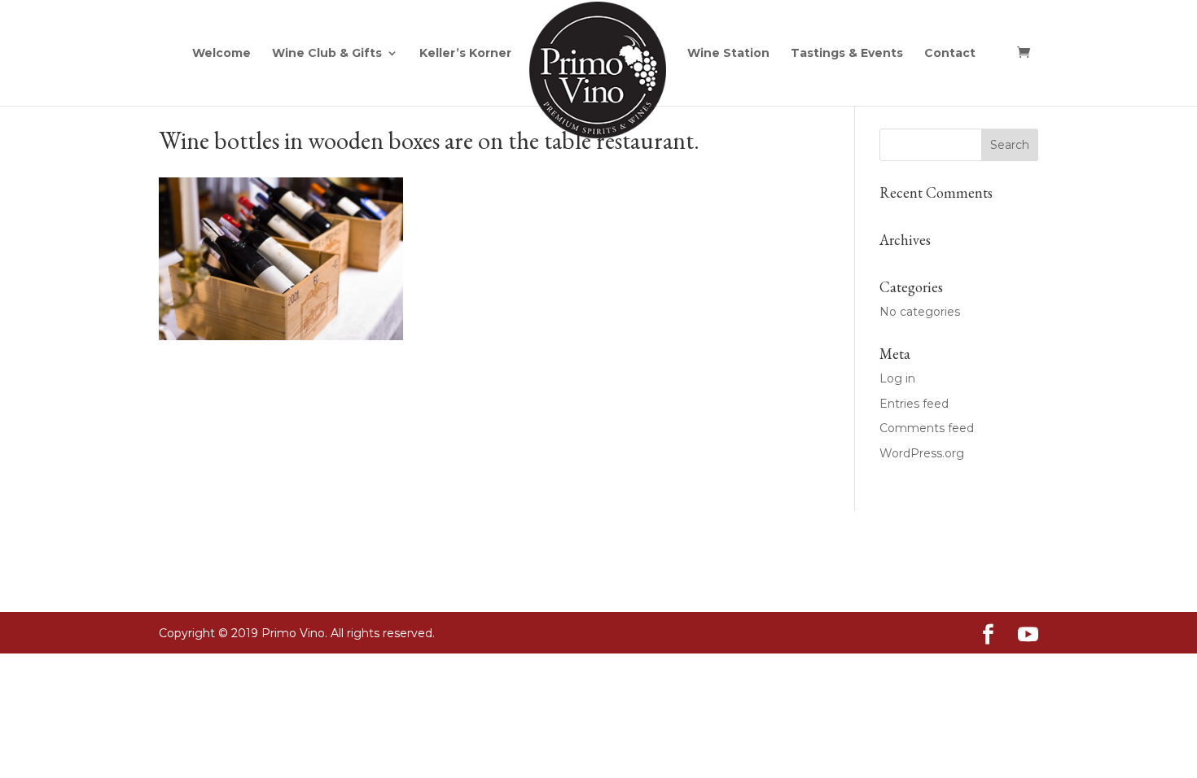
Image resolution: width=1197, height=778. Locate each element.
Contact (950, 53)
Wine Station (728, 53)
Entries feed (914, 403)
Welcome (221, 53)
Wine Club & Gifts (327, 53)
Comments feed (926, 428)
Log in (897, 378)
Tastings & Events (847, 53)
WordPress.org (921, 453)
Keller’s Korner (465, 53)
